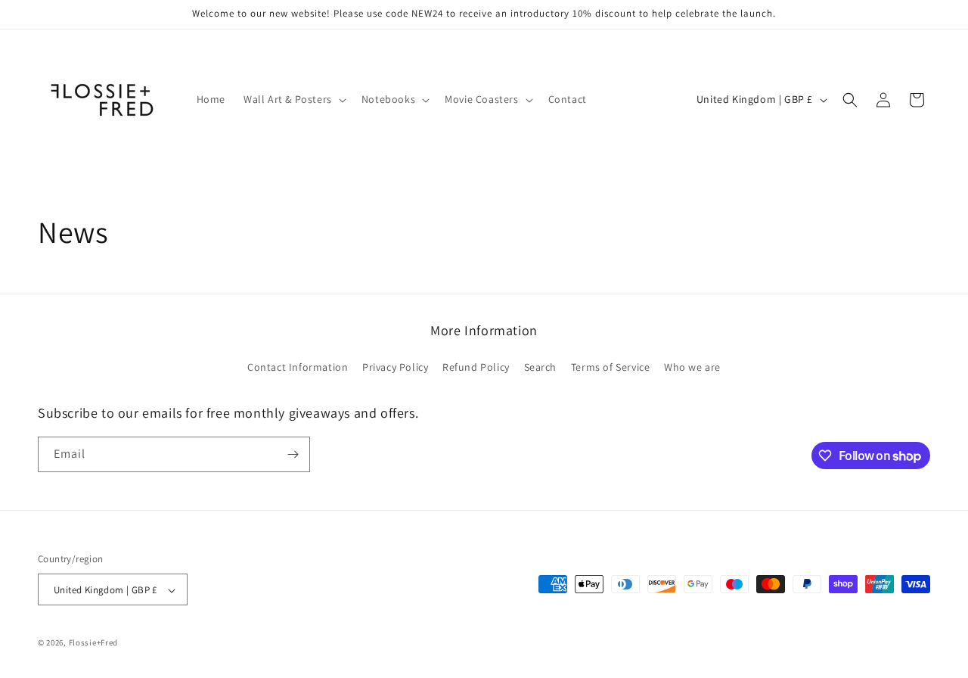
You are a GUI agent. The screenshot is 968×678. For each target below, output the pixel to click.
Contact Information (297, 368)
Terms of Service (610, 368)
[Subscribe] (292, 454)
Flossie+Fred (93, 643)
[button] (293, 99)
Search (540, 368)
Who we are (692, 368)
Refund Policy (476, 368)
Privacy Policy (395, 368)
